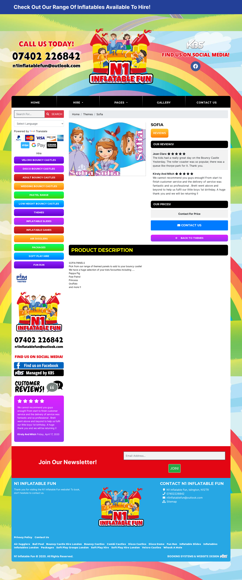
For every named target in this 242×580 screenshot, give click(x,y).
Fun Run (38, 264)
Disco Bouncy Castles (39, 168)
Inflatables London (26, 547)
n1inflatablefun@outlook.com (185, 497)
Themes (39, 212)
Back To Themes (191, 238)
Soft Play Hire (39, 256)
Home (43, 102)
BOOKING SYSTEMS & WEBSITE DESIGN (193, 556)
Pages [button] (119, 102)
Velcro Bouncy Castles (39, 160)
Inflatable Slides (39, 221)
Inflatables (210, 544)
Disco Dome (156, 544)
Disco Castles (137, 544)
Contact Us (191, 225)
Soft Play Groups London (72, 547)
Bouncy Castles (94, 544)
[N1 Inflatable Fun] (121, 55)
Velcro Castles (151, 547)
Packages (39, 247)
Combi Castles (116, 544)
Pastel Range (38, 194)
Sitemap (172, 501)
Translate (41, 131)
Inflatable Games (39, 229)
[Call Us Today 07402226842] (39, 340)
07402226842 (175, 493)
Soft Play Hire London (125, 547)
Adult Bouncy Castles (39, 177)
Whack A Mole (172, 547)
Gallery (164, 102)
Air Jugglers (39, 238)
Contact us (207, 102)
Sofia (99, 114)
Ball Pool (38, 544)
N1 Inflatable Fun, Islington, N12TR (188, 489)
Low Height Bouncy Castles (39, 203)
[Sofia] (107, 149)
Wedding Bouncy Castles (39, 186)
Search (56, 114)
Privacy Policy (23, 537)
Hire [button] (77, 102)
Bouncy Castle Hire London (64, 544)
